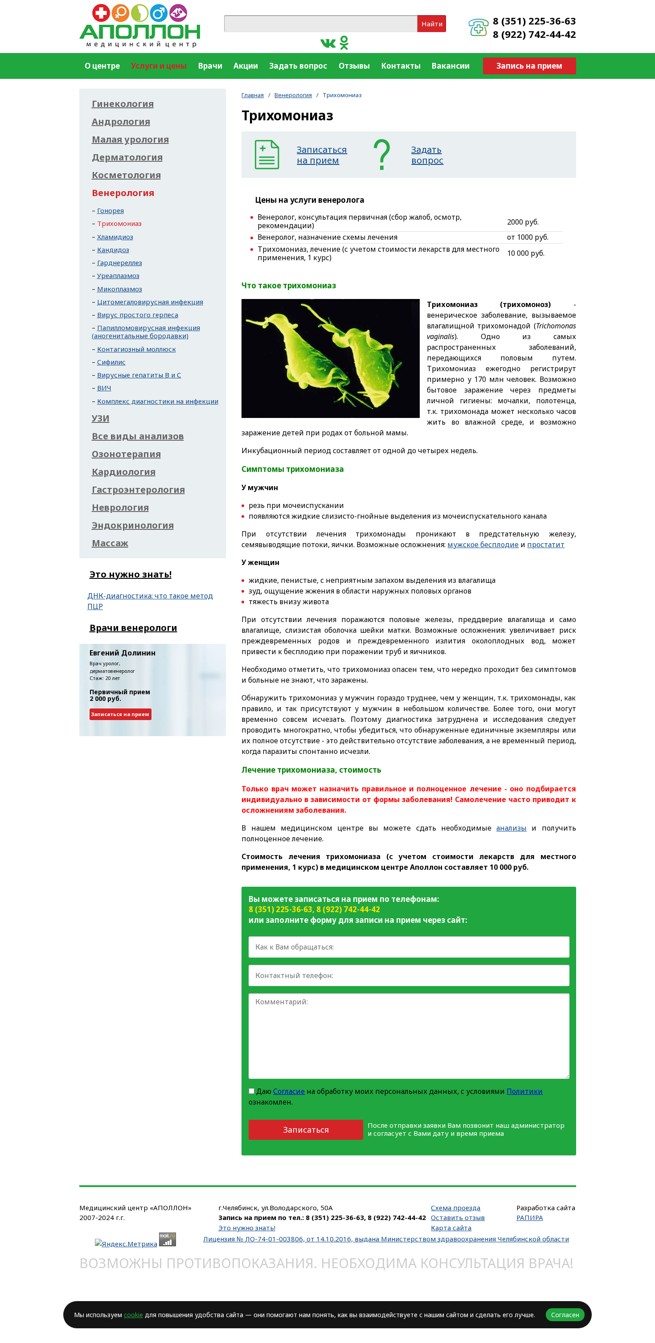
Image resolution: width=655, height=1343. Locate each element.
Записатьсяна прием (322, 155)
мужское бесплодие (483, 544)
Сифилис (111, 361)
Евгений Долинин (123, 653)
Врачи (210, 66)
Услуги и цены (159, 66)
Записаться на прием (120, 714)
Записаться (306, 1129)
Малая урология (130, 139)
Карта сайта (451, 1227)
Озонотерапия (126, 454)
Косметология (126, 175)
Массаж (110, 543)
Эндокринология (133, 525)
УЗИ (101, 418)
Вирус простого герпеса (137, 314)
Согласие (289, 1091)
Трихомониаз (119, 223)
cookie (133, 1314)
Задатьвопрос (427, 155)
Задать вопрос (298, 66)
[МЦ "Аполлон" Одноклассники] (344, 42)
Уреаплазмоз (118, 275)
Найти (432, 23)
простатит (546, 544)
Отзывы (354, 66)
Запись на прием (529, 66)
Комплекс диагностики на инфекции (157, 401)
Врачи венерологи (133, 628)
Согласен (565, 1314)
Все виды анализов (138, 436)
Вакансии (451, 66)
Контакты (401, 66)
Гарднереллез (119, 262)
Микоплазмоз (119, 288)
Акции (245, 66)
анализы (511, 828)
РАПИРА (529, 1217)
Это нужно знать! (131, 574)
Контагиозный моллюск (136, 348)
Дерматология (127, 157)
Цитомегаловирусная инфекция (150, 301)
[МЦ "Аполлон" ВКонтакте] (328, 42)
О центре (102, 66)
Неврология (120, 507)
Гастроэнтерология (138, 489)
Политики (525, 1091)
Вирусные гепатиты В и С (139, 374)
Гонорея (110, 210)
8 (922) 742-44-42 (534, 34)
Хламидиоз (115, 236)
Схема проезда (455, 1207)
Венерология (293, 95)
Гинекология (123, 103)
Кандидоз (113, 249)
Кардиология (124, 471)
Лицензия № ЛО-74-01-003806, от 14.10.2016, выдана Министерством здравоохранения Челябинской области (386, 1238)
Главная (253, 95)
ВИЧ (104, 387)
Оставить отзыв (458, 1217)
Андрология (121, 121)
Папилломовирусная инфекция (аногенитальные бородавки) (146, 331)
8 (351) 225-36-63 (534, 20)
